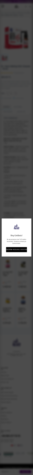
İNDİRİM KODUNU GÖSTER (16, 249)
